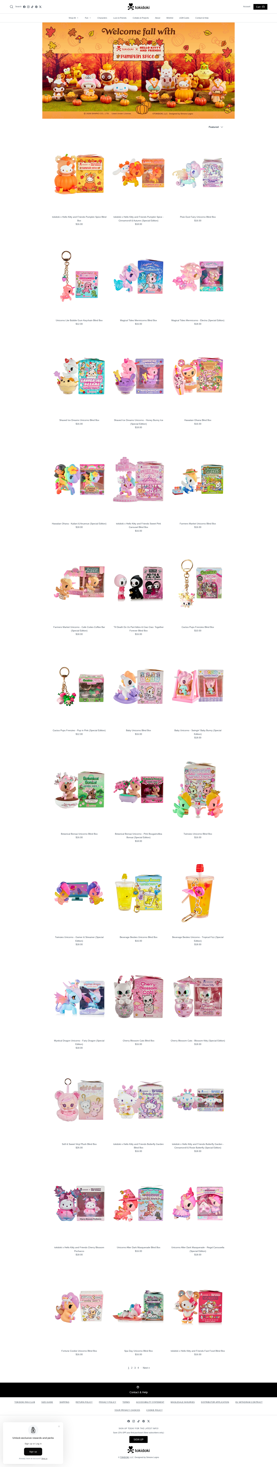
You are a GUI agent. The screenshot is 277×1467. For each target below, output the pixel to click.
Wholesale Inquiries (183, 1402)
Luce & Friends (119, 18)
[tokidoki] (138, 6)
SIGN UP (138, 1439)
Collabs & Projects (141, 18)
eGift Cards (184, 18)
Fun (88, 18)
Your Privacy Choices (127, 1410)
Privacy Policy (107, 1402)
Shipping (64, 1402)
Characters (102, 18)
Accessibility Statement (150, 1402)
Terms (126, 1402)
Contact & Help (202, 18)
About (157, 18)
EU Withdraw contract (249, 1402)
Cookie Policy (154, 1410)
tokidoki (124, 1457)
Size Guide (47, 1402)
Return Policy (84, 1402)
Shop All (73, 18)
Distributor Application (215, 1402)
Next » (146, 1367)
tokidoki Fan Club (24, 1402)
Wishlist (169, 18)
